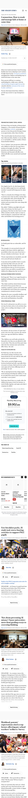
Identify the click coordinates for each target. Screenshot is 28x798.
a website (12, 129)
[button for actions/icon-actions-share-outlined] (24, 58)
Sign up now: (4, 25)
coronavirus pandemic (19, 73)
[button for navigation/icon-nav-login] (22, 10)
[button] (22, 10)
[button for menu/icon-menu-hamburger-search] (25, 10)
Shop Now (6, 507)
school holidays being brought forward (12, 84)
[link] (9, 10)
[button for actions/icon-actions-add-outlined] (10, 54)
